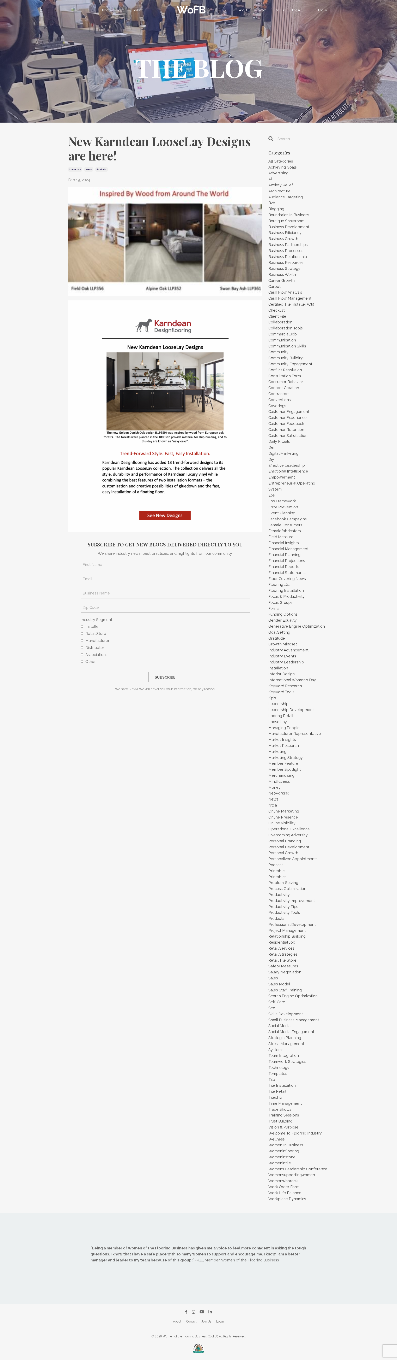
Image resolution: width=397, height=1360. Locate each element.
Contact (260, 10)
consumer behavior (285, 382)
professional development (292, 924)
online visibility (281, 823)
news (89, 169)
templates (277, 1073)
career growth (281, 280)
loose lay (75, 169)
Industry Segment (96, 619)
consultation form (284, 376)
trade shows (279, 1109)
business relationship (287, 256)
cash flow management (289, 298)
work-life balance (284, 1193)
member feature (283, 763)
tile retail (277, 1091)
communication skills (287, 346)
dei (271, 447)
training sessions (283, 1115)
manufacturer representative (294, 733)
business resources (286, 262)
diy (271, 459)
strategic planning (284, 1038)
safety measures (283, 966)
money (274, 787)
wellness (276, 1139)
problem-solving (283, 882)
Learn (120, 10)
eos (271, 495)
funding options (283, 614)
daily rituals (279, 441)
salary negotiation (284, 972)
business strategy (284, 268)
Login (296, 10)
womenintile (279, 1163)
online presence (283, 817)
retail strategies (283, 954)
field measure (280, 537)
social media (279, 1026)
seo (271, 1008)
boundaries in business (288, 215)
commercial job (282, 334)
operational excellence (289, 829)
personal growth (283, 853)
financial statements (287, 572)
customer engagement (288, 411)
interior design (281, 674)
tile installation (282, 1085)
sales (273, 978)
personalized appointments (293, 859)
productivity (279, 894)
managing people (284, 728)
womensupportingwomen (291, 1175)
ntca (272, 805)
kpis (272, 698)
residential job (281, 942)
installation (278, 668)
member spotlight (284, 769)
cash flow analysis (285, 292)
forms (273, 608)
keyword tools (281, 692)
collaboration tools (285, 328)
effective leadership (286, 465)
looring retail (280, 716)
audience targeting (285, 197)
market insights (282, 739)
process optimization (287, 888)
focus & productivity (286, 596)
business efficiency (284, 232)
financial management (288, 549)
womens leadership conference (297, 1169)
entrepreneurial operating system (291, 486)
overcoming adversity (288, 835)
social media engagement (291, 1032)
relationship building (287, 936)
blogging (276, 209)
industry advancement (288, 650)
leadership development (291, 710)
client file (277, 316)
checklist (276, 310)
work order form (283, 1187)
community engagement (290, 364)
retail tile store (282, 960)
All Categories (280, 161)
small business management (293, 1020)
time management (285, 1103)
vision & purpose (283, 1127)
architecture (279, 191)
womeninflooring (283, 1151)
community (278, 352)
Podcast (138, 10)
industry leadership (286, 662)
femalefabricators (284, 531)
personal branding (284, 841)
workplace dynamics (287, 1199)
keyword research (285, 686)
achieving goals (282, 167)
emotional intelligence (288, 471)
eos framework (282, 501)
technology (278, 1067)
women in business (285, 1145)
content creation (283, 388)
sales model (279, 984)
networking (278, 793)
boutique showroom (286, 221)
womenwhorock (283, 1181)
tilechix (275, 1097)
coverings (277, 406)
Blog (105, 10)
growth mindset (282, 644)
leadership (278, 704)
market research (283, 745)
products (101, 169)
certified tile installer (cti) (291, 304)
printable (276, 871)
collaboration (280, 322)
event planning (281, 513)
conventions (279, 400)
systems (275, 1050)
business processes (285, 250)
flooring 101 (279, 584)
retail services (281, 948)
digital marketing (283, 453)
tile (271, 1079)
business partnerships (288, 244)
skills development (285, 1014)
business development (288, 227)
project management (287, 930)
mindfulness (279, 781)
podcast (275, 865)
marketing (277, 751)
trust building (280, 1121)
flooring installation (286, 590)
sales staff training (285, 990)
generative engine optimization (296, 626)
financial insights (283, 543)
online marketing (283, 811)
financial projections (286, 560)
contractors (278, 394)
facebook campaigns (287, 519)
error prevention (283, 507)
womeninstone (281, 1157)
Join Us (279, 10)
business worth (282, 274)
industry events (282, 656)
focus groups (280, 602)
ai (270, 179)
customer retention (286, 429)
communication (282, 340)
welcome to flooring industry (295, 1133)
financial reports (283, 566)
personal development (288, 847)
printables (277, 877)
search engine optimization (293, 996)
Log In (322, 10)
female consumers (285, 525)
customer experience (287, 417)
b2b (271, 203)
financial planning (284, 554)
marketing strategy (285, 757)
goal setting (279, 632)
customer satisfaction (287, 435)
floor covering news (287, 578)
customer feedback (286, 423)
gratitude (276, 638)
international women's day (292, 680)
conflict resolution (285, 370)
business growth (283, 238)
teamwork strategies (287, 1061)
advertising (278, 173)
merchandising (281, 775)
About (243, 10)
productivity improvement (291, 900)
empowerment (281, 477)
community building (286, 358)
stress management (286, 1044)
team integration (283, 1055)
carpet (274, 286)
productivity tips (283, 906)
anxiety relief (280, 185)
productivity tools (284, 912)
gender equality (282, 620)
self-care (276, 1002)
